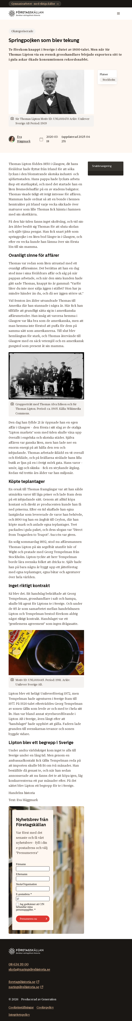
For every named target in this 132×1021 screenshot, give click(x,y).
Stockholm (109, 80)
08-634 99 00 (19, 964)
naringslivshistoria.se (24, 987)
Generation (48, 999)
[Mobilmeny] (118, 13)
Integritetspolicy (19, 1015)
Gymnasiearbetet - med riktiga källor (33, 4)
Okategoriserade (22, 31)
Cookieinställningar (21, 1007)
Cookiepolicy (45, 1007)
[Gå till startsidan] (26, 13)
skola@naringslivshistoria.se (29, 969)
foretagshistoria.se (22, 982)
